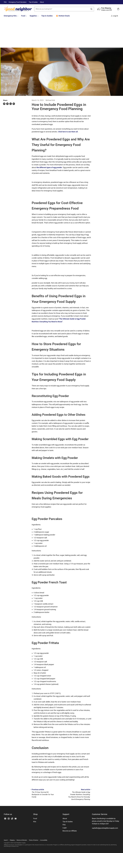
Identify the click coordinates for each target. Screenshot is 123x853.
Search (6, 840)
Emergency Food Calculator (18, 2)
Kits (34, 822)
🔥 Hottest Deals (63, 16)
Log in (115, 16)
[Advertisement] (61, 33)
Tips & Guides (33, 2)
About (42, 2)
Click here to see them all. (68, 132)
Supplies (33, 16)
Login (65, 828)
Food (23, 16)
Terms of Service (33, 840)
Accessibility (43, 840)
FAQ (5, 2)
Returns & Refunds (22, 840)
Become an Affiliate (70, 831)
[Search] (91, 9)
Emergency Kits (10, 16)
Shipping (12, 840)
